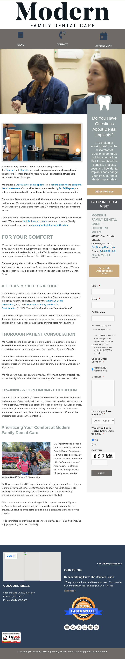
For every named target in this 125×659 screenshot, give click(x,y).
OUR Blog (73, 570)
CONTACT (62, 44)
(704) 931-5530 (108, 251)
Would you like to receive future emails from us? (103, 431)
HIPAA (71, 651)
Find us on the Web (97, 651)
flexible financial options (35, 221)
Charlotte (24, 170)
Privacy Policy (59, 651)
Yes (96, 440)
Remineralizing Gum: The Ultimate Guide (89, 577)
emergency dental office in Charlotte (50, 225)
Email (95, 299)
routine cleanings (60, 185)
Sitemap (80, 651)
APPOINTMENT (103, 46)
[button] (20, 35)
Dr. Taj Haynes (66, 188)
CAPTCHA (97, 450)
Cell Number (98, 312)
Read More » (70, 591)
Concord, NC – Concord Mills (101, 369)
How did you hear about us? (101, 412)
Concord (10, 170)
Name (95, 286)
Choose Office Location (99, 360)
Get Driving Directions (103, 247)
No (95, 444)
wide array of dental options (30, 185)
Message (97, 377)
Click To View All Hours (101, 256)
